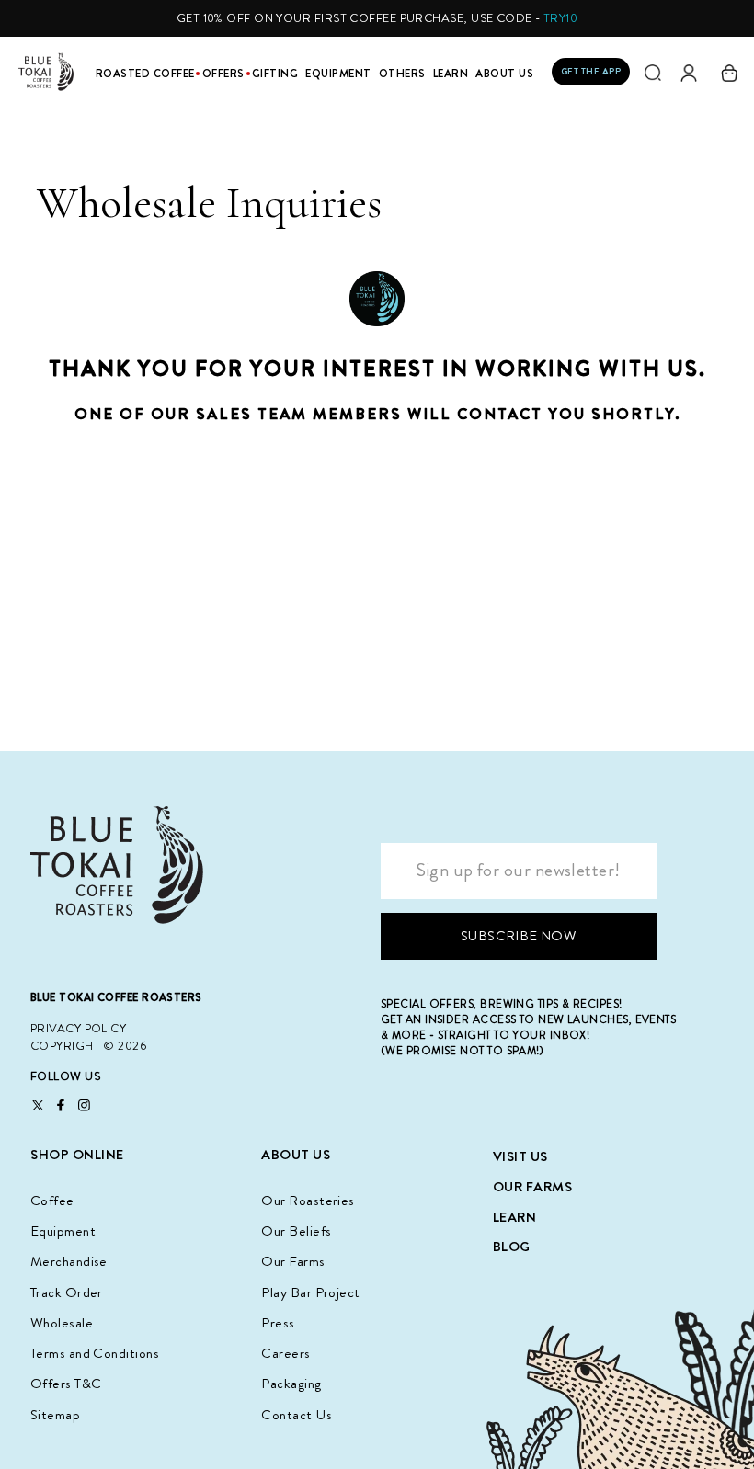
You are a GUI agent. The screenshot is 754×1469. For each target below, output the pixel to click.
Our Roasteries (307, 1200)
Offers (223, 74)
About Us (504, 74)
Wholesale (61, 1323)
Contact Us (296, 1415)
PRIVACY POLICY (78, 1028)
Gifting (275, 74)
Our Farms (293, 1261)
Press (277, 1323)
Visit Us (520, 1156)
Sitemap (55, 1415)
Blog (512, 1246)
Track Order (66, 1292)
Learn (451, 74)
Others (402, 74)
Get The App (591, 71)
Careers (285, 1353)
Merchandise (69, 1261)
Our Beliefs (296, 1231)
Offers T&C (66, 1383)
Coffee (52, 1200)
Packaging (291, 1383)
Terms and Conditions (94, 1353)
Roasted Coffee (145, 74)
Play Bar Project (310, 1292)
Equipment (338, 74)
